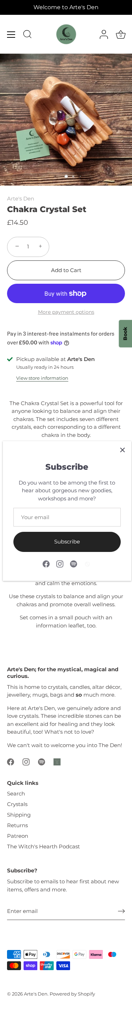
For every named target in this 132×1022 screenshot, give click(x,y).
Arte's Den (20, 198)
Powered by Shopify (72, 994)
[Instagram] (59, 563)
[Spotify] (73, 563)
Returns (17, 825)
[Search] (27, 35)
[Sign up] (121, 911)
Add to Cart (66, 270)
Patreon (17, 835)
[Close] (122, 450)
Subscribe (67, 541)
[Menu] (11, 34)
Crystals (17, 804)
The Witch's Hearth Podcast (43, 846)
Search (16, 793)
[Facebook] (46, 563)
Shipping (19, 814)
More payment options (66, 312)
